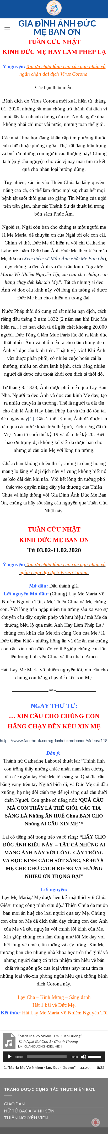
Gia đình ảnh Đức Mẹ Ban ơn (57, 27)
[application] (54, 1056)
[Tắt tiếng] (83, 1056)
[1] (31, 418)
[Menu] (7, 27)
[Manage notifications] (95, 1122)
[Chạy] (9, 1056)
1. (49, 1067)
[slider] (95, 1056)
